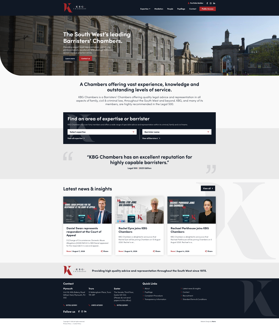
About (147, 288)
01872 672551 (97, 305)
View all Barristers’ (150, 138)
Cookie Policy (77, 323)
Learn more (70, 58)
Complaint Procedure (154, 295)
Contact (192, 8)
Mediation (158, 8)
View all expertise (75, 138)
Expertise (144, 8)
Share (105, 251)
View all (207, 188)
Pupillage (181, 8)
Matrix (214, 321)
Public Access (207, 8)
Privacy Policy (67, 323)
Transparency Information (155, 299)
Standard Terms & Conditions (195, 299)
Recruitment (188, 295)
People (170, 8)
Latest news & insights (192, 288)
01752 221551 (71, 305)
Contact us (85, 58)
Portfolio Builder (196, 3)
